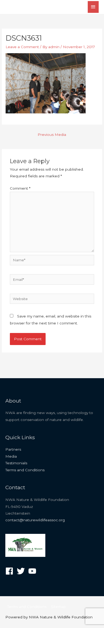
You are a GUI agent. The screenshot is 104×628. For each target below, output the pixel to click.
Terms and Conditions (25, 470)
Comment (20, 188)
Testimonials (16, 463)
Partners (13, 449)
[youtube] (33, 571)
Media (11, 456)
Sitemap (58, 606)
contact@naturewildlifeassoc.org (35, 520)
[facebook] (10, 571)
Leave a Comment (22, 47)
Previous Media (52, 134)
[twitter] (22, 571)
